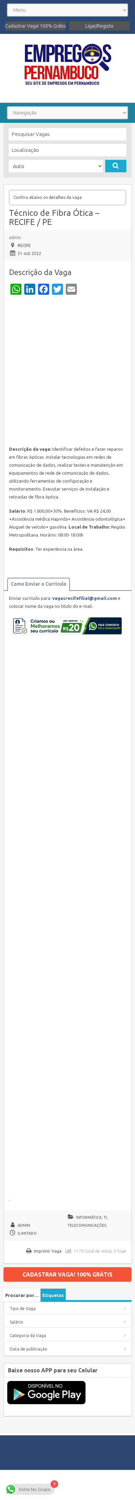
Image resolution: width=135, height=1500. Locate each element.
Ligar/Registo (100, 26)
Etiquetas (53, 1295)
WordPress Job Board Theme (66, 1484)
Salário (16, 1322)
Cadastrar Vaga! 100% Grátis (35, 26)
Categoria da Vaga (28, 1335)
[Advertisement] (67, 372)
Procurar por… (22, 1295)
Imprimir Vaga (48, 1251)
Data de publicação (28, 1349)
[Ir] (115, 166)
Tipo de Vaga (23, 1308)
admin (15, 237)
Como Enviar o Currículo (38, 584)
